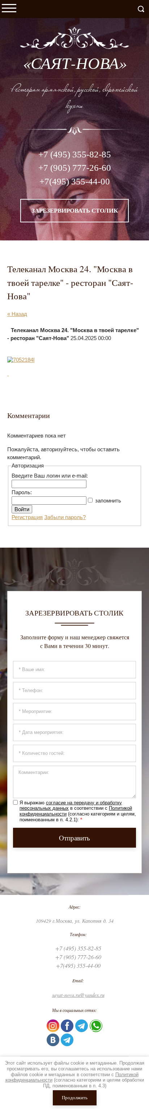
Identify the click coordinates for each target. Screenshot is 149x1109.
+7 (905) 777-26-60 (74, 168)
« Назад (17, 314)
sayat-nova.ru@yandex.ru (78, 994)
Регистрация (27, 517)
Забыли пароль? (65, 517)
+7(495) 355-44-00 (74, 181)
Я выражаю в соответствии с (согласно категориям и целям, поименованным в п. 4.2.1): (78, 811)
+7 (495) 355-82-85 (74, 154)
